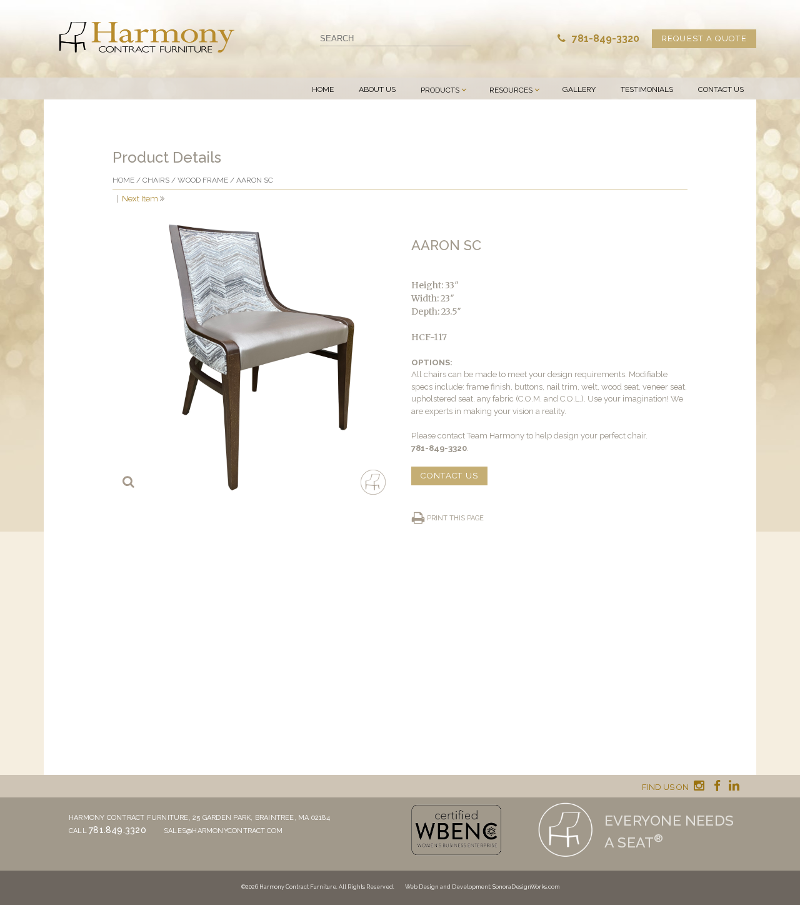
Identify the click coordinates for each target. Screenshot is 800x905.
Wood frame (203, 180)
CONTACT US (449, 475)
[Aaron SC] (250, 356)
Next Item (140, 198)
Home (323, 89)
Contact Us (721, 89)
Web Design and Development (447, 887)
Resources (510, 90)
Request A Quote (704, 38)
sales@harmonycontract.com (223, 831)
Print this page (455, 518)
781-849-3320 (604, 38)
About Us (377, 89)
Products (440, 90)
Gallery (579, 89)
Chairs (155, 180)
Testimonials (647, 89)
